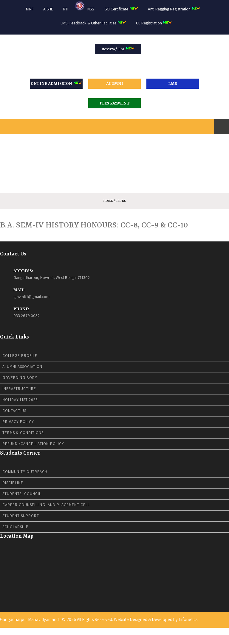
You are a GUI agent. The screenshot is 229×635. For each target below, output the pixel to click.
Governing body (19, 377)
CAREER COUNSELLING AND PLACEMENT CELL (46, 504)
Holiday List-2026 (20, 399)
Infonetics (188, 619)
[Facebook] (212, 631)
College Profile (19, 355)
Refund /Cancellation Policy (33, 443)
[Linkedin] (219, 631)
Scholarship (15, 526)
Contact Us (14, 410)
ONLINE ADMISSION (52, 83)
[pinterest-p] (227, 631)
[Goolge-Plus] (223, 631)
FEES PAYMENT (115, 103)
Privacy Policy (18, 421)
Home (108, 201)
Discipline (12, 482)
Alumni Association (22, 366)
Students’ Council (21, 493)
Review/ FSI (113, 49)
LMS (172, 83)
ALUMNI (114, 83)
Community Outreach (24, 471)
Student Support (20, 515)
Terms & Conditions (23, 432)
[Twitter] (215, 631)
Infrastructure (19, 388)
